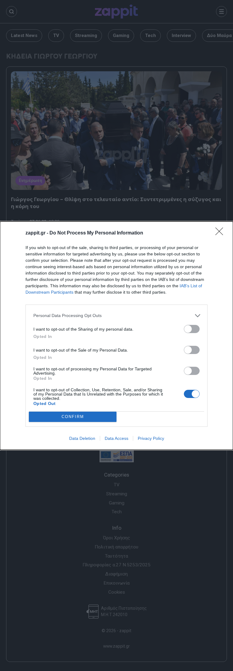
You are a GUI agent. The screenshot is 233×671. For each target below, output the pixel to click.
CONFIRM (73, 416)
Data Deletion (82, 438)
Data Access (116, 438)
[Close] (221, 233)
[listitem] (116, 315)
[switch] (192, 329)
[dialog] (116, 335)
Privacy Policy (151, 438)
